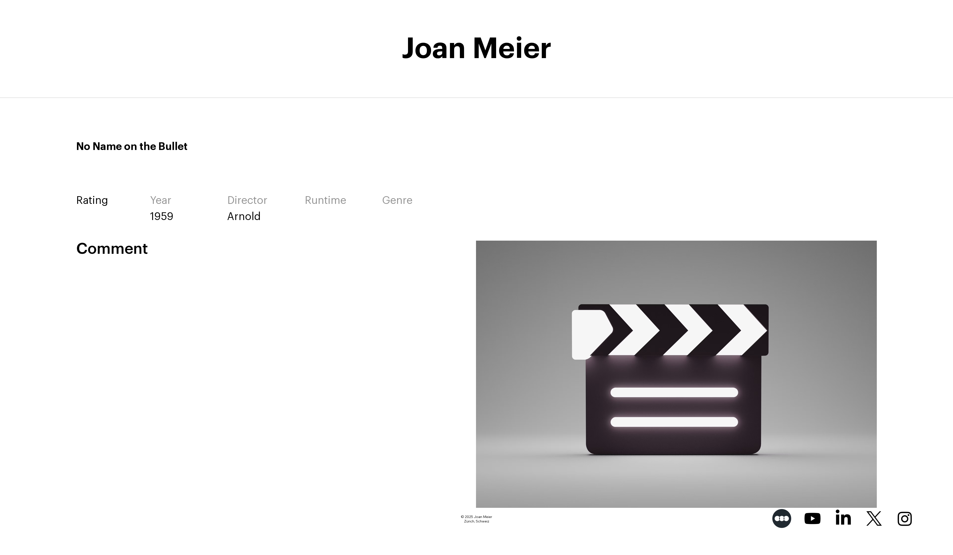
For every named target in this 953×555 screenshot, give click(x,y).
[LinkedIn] (843, 518)
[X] (874, 518)
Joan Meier (477, 49)
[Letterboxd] (781, 518)
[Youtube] (812, 518)
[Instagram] (904, 518)
